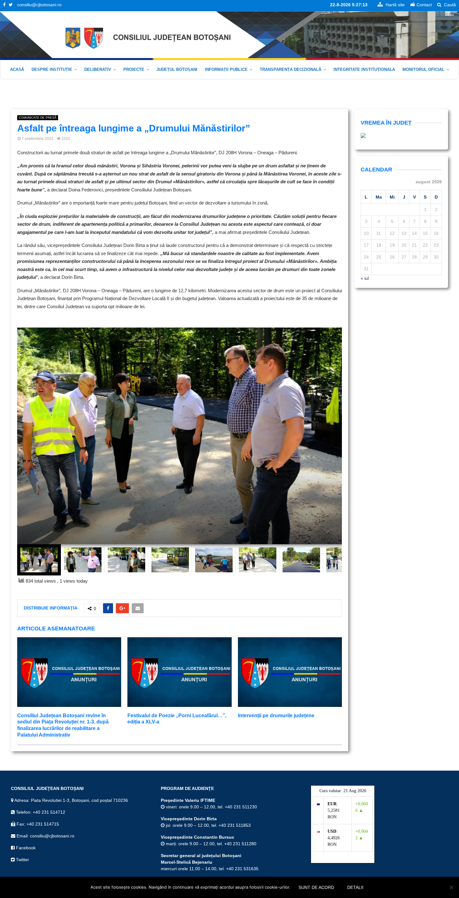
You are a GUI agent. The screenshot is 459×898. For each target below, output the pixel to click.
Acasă (17, 69)
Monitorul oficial (423, 69)
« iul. (365, 278)
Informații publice (226, 69)
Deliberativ (97, 69)
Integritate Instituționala (364, 69)
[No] (451, 887)
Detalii (355, 887)
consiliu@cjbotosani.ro (39, 4)
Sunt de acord (316, 887)
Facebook (25, 847)
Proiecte (133, 69)
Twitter (22, 859)
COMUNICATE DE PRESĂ (38, 117)
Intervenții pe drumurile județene (276, 715)
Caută (449, 4)
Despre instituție (52, 69)
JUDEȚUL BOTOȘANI (176, 69)
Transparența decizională (290, 69)
